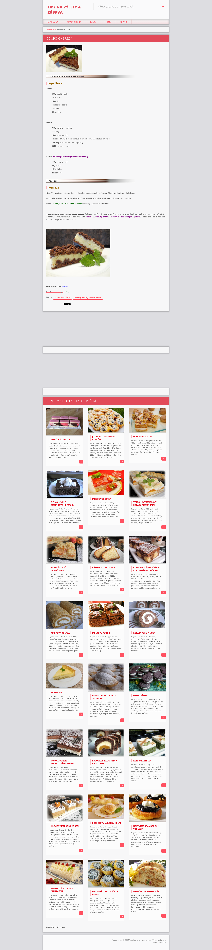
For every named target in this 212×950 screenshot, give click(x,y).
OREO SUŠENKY (140, 695)
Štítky (49, 297)
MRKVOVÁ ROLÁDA (60, 633)
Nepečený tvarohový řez (146, 891)
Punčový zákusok (61, 439)
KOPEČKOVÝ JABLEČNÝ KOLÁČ (106, 823)
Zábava (93, 22)
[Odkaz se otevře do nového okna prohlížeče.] (64, 58)
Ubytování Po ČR (74, 22)
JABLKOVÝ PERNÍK (101, 633)
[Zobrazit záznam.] (64, 435)
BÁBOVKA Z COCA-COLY (103, 567)
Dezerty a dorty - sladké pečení (88, 297)
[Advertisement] (106, 329)
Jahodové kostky (101, 499)
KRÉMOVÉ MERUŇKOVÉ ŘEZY (65, 826)
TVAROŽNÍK (56, 692)
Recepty (107, 22)
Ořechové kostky (142, 436)
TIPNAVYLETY (51, 29)
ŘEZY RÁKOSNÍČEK (142, 760)
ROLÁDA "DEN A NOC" (144, 633)
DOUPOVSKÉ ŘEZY (62, 297)
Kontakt (123, 22)
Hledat (163, 6)
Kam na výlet (52, 22)
